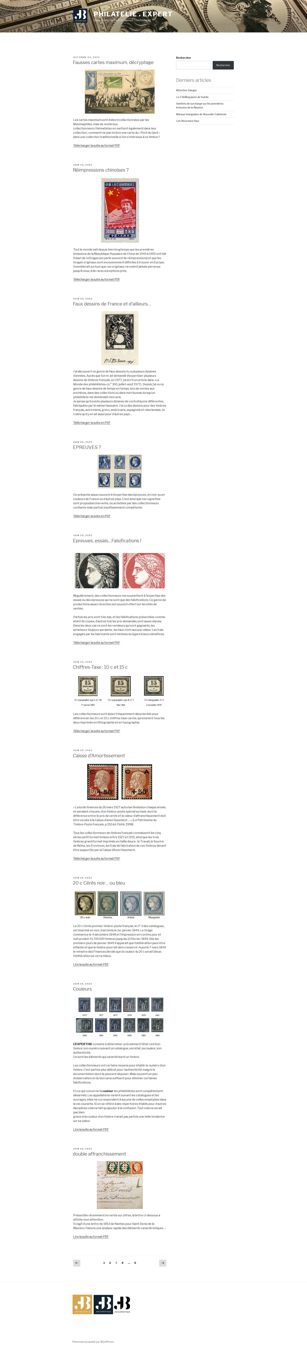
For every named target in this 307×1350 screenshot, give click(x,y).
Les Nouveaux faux (187, 120)
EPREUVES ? (87, 447)
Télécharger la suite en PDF (92, 422)
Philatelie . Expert (133, 14)
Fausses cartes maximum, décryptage (113, 62)
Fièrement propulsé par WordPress (93, 1341)
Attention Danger (186, 90)
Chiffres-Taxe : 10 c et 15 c (100, 667)
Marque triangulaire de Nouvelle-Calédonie (201, 114)
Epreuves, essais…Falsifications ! (107, 540)
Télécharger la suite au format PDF (96, 145)
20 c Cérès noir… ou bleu (99, 883)
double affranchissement (99, 1154)
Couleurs (82, 989)
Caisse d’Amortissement (99, 755)
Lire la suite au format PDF (91, 964)
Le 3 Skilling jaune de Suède (192, 96)
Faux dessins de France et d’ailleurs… (112, 304)
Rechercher (183, 57)
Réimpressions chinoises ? (101, 170)
